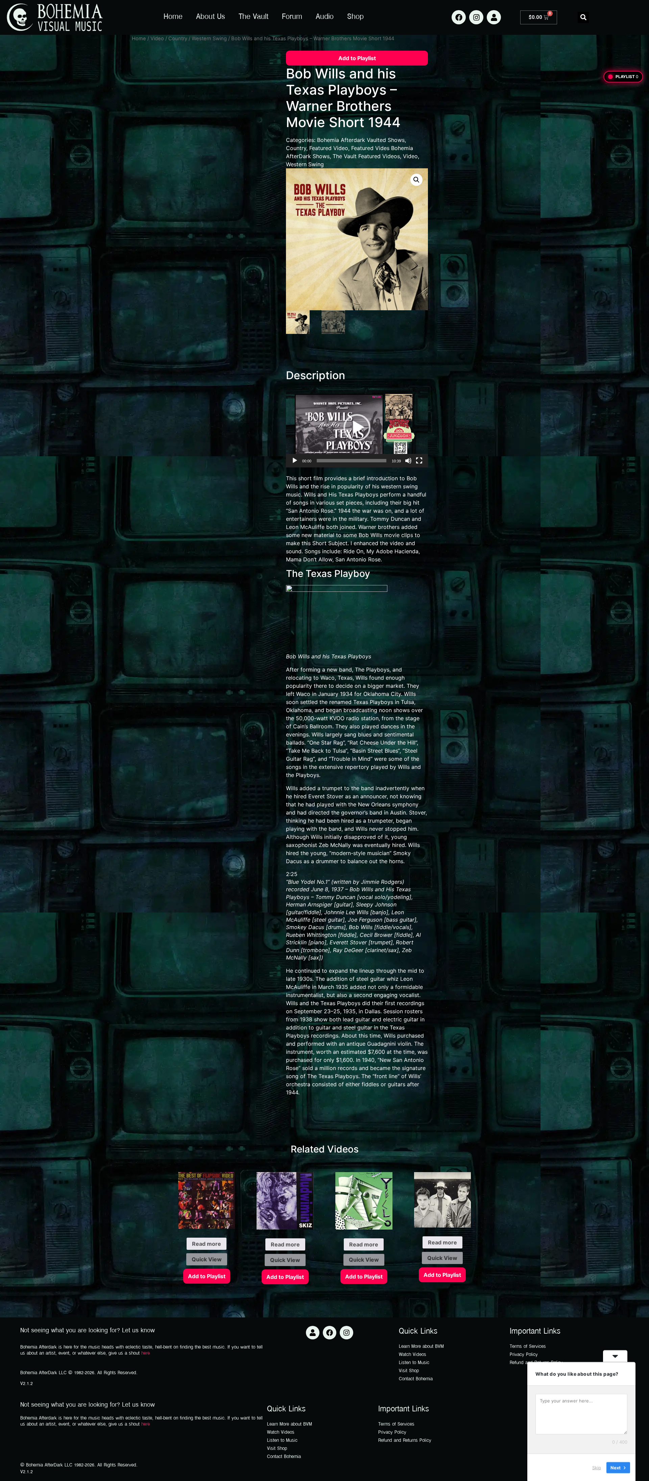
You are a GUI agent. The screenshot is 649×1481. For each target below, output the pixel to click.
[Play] (294, 460)
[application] (357, 427)
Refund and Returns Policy (404, 1440)
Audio (325, 17)
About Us (210, 17)
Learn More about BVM (421, 1346)
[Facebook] (459, 17)
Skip (596, 1467)
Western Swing (209, 38)
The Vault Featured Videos (366, 156)
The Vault (253, 17)
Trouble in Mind (350, 758)
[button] (583, 17)
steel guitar (370, 978)
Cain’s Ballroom (312, 726)
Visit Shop (409, 1371)
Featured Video (328, 148)
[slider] (351, 460)
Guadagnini (381, 1043)
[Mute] (408, 460)
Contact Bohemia (416, 1379)
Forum (292, 17)
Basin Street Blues (375, 750)
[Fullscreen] (419, 460)
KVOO (337, 718)
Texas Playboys (351, 656)
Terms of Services (528, 1346)
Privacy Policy (524, 1355)
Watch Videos (412, 1355)
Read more (206, 1243)
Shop (355, 17)
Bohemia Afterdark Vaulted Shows (361, 140)
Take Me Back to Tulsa (316, 750)
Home (173, 17)
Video (157, 38)
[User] (494, 17)
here (145, 1353)
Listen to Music (414, 1363)
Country (177, 38)
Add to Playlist (357, 58)
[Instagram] (476, 17)
